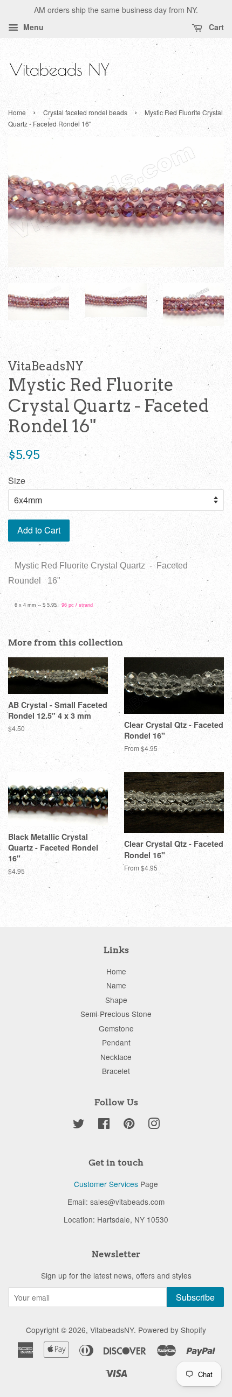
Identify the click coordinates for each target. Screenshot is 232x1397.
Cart (215, 27)
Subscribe (195, 1297)
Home (17, 112)
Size (16, 480)
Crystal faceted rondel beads (85, 112)
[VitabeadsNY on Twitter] (79, 1125)
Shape (116, 999)
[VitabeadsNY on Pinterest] (129, 1125)
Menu (32, 27)
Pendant (116, 1042)
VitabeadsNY (112, 1329)
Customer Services (106, 1183)
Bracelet (116, 1070)
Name (116, 985)
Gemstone (116, 1028)
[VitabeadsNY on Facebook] (104, 1125)
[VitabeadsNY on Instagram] (154, 1125)
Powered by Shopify (172, 1329)
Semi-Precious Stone (116, 1013)
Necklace (116, 1056)
